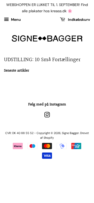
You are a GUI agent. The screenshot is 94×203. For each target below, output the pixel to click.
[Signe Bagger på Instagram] (47, 116)
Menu (15, 19)
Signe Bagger (70, 133)
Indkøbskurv (78, 19)
